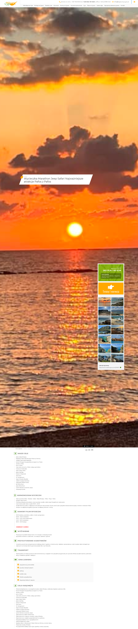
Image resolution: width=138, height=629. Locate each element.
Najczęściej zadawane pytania (111, 5)
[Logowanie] (134, 2)
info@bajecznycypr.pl (121, 2)
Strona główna (19, 448)
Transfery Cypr (48, 5)
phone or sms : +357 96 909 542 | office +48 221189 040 (86, 2)
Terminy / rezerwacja (111, 291)
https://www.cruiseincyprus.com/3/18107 (109, 367)
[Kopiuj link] (120, 367)
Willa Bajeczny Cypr (28, 5)
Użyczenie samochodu (76, 5)
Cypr (84, 5)
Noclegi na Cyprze (39, 5)
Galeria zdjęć (100, 5)
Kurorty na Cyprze (64, 5)
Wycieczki (56, 5)
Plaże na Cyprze (91, 5)
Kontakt (123, 5)
